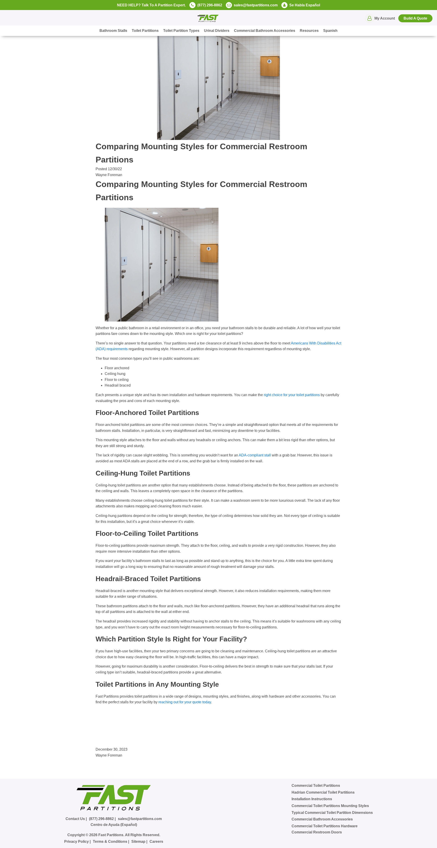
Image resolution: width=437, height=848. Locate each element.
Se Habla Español (304, 5)
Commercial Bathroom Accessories (264, 31)
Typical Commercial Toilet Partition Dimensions (332, 813)
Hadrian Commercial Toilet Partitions (323, 792)
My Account (384, 18)
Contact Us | (76, 819)
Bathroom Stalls (113, 31)
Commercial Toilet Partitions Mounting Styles (330, 806)
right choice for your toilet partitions (292, 395)
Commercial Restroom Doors (317, 832)
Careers (156, 841)
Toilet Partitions (145, 31)
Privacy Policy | (77, 841)
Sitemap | (139, 841)
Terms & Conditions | (111, 841)
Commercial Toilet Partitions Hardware (325, 826)
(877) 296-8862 (209, 5)
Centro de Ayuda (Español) (114, 825)
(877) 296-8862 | (102, 819)
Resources (309, 31)
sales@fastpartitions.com (256, 5)
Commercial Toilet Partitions (316, 785)
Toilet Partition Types (181, 31)
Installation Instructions (312, 799)
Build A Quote (415, 18)
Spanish (330, 31)
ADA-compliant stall (255, 455)
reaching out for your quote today (184, 702)
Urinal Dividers (216, 31)
